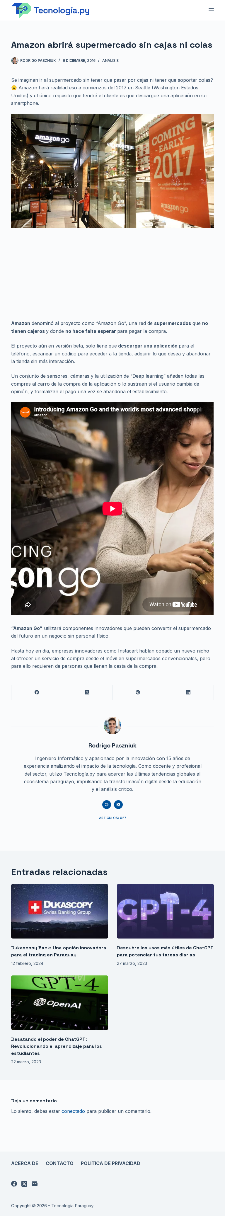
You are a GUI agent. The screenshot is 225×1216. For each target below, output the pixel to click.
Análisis (110, 60)
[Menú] (211, 10)
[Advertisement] (112, 276)
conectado (73, 1111)
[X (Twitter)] (87, 692)
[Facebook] (36, 692)
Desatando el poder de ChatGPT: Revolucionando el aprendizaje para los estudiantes (56, 1046)
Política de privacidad (110, 1163)
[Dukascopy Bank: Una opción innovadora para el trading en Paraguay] (59, 911)
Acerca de (24, 1163)
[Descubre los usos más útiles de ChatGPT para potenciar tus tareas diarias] (165, 911)
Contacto (60, 1163)
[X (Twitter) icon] (118, 804)
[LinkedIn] (188, 692)
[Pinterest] (138, 692)
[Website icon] (106, 804)
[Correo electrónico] (35, 1184)
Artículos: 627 (112, 818)
